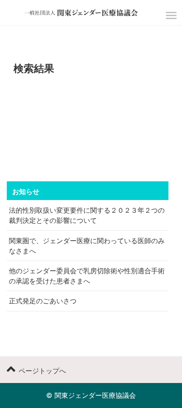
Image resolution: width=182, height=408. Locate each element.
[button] (170, 15)
